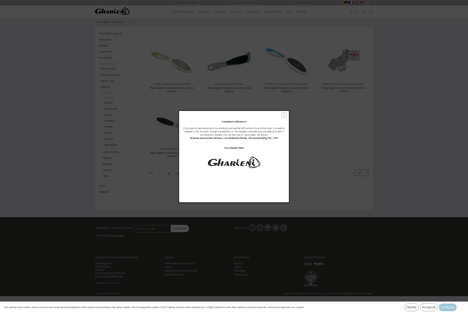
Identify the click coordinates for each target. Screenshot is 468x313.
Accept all (428, 307)
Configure (447, 307)
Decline (411, 307)
